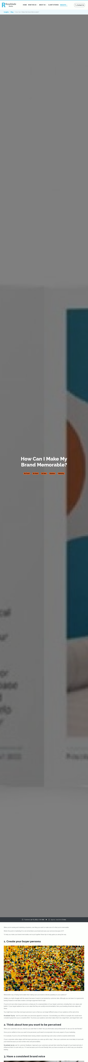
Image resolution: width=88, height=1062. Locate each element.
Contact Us (80, 5)
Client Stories (53, 5)
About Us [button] (42, 5)
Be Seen (44, 473)
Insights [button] (64, 5)
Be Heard (35, 473)
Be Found (26, 473)
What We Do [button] (32, 5)
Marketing (61, 473)
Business (52, 473)
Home (25, 5)
